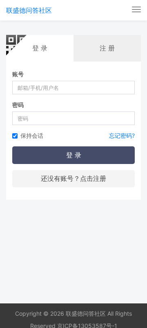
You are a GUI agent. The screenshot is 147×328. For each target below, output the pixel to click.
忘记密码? (122, 135)
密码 (18, 104)
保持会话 (31, 135)
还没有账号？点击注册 (73, 178)
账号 (18, 74)
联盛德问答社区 (29, 10)
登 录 (73, 155)
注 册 (107, 48)
